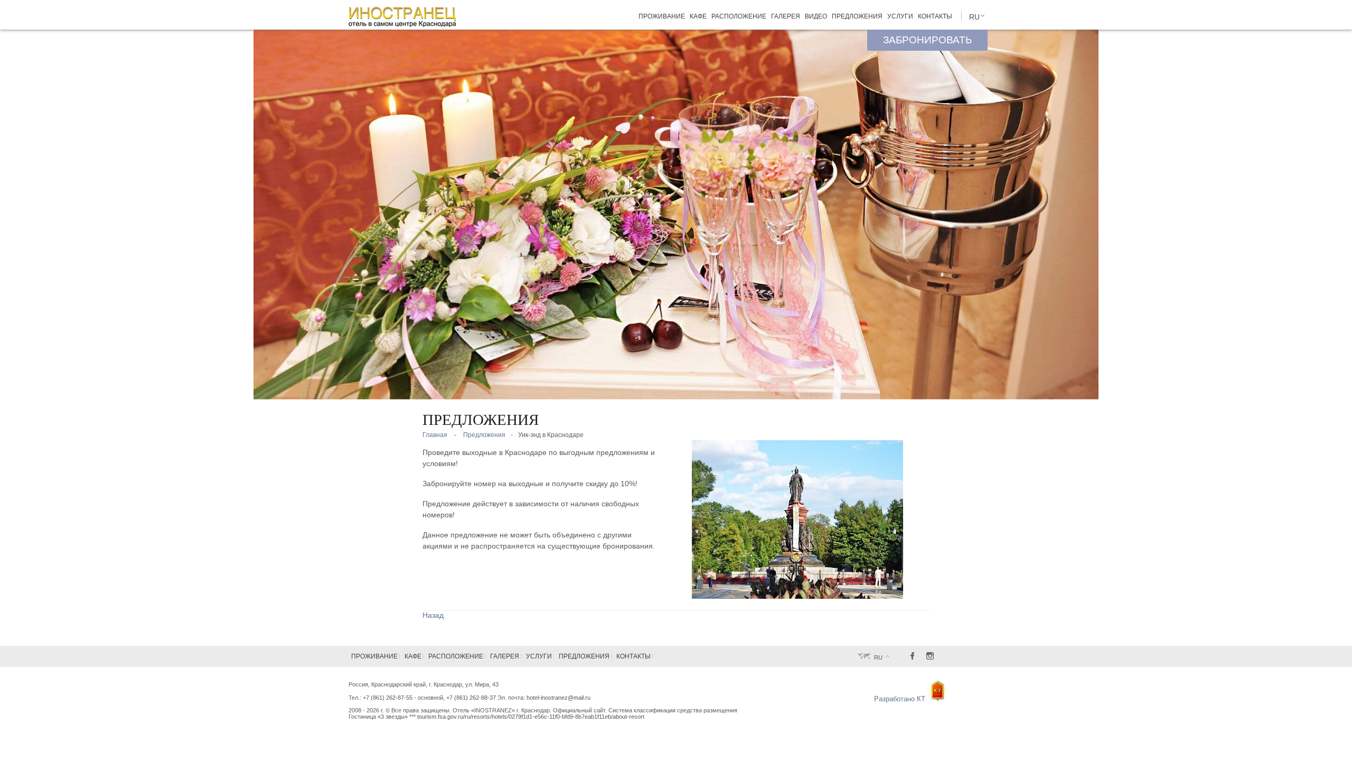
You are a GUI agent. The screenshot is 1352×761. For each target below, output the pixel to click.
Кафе (698, 16)
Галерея (785, 16)
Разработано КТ (900, 699)
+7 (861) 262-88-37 (471, 697)
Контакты (935, 16)
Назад (433, 615)
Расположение (738, 16)
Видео (816, 16)
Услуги (900, 16)
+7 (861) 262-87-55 (387, 697)
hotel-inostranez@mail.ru (558, 697)
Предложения (857, 16)
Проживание (662, 16)
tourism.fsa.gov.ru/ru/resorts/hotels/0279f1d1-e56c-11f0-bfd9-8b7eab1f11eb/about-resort (530, 716)
